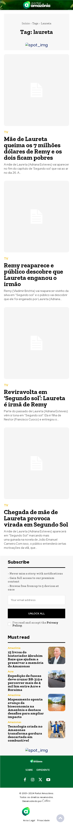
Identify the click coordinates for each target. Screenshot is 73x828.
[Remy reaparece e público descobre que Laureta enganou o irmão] (36, 217)
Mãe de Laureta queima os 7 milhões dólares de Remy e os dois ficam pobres (33, 148)
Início (26, 23)
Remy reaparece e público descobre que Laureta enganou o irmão (33, 275)
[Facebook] (25, 780)
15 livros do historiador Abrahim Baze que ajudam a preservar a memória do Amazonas (25, 659)
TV (6, 132)
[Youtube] (48, 780)
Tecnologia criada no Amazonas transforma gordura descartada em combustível (25, 733)
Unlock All (36, 613)
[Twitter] (40, 780)
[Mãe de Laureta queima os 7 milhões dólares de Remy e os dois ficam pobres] (36, 90)
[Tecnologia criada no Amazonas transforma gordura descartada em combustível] (56, 729)
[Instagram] (33, 780)
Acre (11, 671)
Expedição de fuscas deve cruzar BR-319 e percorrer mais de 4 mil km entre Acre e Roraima (25, 683)
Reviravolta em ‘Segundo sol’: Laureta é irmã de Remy (34, 398)
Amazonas (14, 722)
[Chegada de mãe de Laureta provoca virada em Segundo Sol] (36, 463)
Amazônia (14, 648)
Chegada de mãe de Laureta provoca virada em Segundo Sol (36, 518)
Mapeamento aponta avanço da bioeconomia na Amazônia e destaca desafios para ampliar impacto (26, 708)
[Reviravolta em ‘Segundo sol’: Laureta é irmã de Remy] (36, 343)
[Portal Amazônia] (36, 5)
